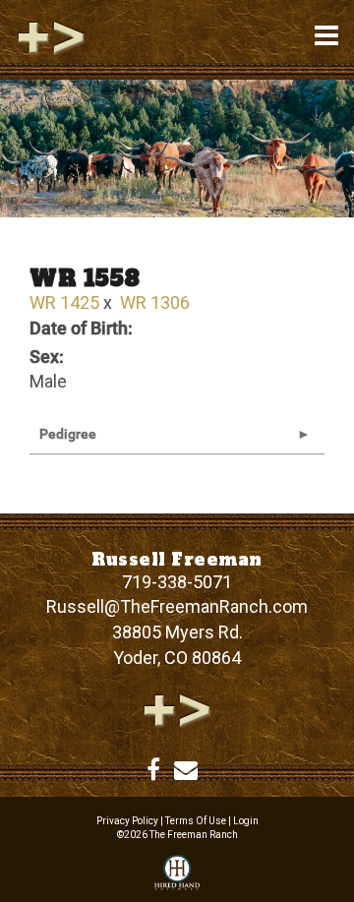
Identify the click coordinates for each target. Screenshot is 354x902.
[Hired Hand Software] (177, 873)
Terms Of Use (195, 820)
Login (246, 820)
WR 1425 (64, 302)
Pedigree (67, 434)
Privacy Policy (127, 820)
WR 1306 (155, 302)
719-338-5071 (177, 581)
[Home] (177, 708)
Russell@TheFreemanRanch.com (177, 606)
